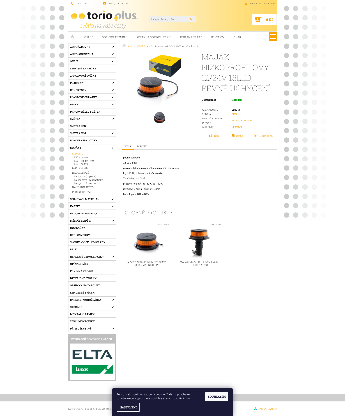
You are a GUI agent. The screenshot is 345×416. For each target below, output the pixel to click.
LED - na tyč (81, 163)
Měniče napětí (80, 220)
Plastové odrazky (83, 97)
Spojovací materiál (84, 199)
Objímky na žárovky (85, 285)
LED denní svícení (82, 292)
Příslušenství (80, 328)
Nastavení (128, 407)
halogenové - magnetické (88, 179)
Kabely (75, 206)
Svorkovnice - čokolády (87, 242)
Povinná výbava (81, 271)
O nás (237, 37)
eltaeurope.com (242, 120)
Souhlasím (217, 396)
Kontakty (217, 37)
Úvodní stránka (72, 37)
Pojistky (76, 83)
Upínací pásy (79, 263)
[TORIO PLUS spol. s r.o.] (104, 19)
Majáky (76, 147)
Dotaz (239, 135)
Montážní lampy (82, 314)
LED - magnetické (84, 160)
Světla (75, 119)
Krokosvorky (80, 235)
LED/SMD (77, 153)
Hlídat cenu (266, 135)
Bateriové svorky (83, 278)
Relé (73, 249)
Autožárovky (80, 47)
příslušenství (81, 192)
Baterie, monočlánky (86, 299)
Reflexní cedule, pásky (87, 256)
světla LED (78, 126)
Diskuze (142, 146)
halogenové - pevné (85, 176)
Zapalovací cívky (82, 321)
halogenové (80, 172)
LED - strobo (80, 167)
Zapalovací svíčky (83, 75)
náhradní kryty (83, 187)
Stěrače (76, 307)
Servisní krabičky (83, 68)
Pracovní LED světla (85, 111)
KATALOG (87, 37)
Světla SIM (78, 133)
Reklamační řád (191, 37)
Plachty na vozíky (83, 140)
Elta (234, 114)
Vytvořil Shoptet (267, 408)
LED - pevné (81, 157)
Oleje (74, 61)
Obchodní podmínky (115, 37)
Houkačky (77, 227)
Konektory (78, 90)
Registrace (270, 3)
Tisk (216, 135)
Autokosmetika (81, 54)
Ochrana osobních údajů (154, 37)
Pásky (74, 104)
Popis (128, 146)
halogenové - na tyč (85, 183)
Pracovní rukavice (84, 213)
